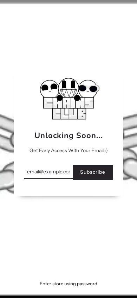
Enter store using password (68, 283)
